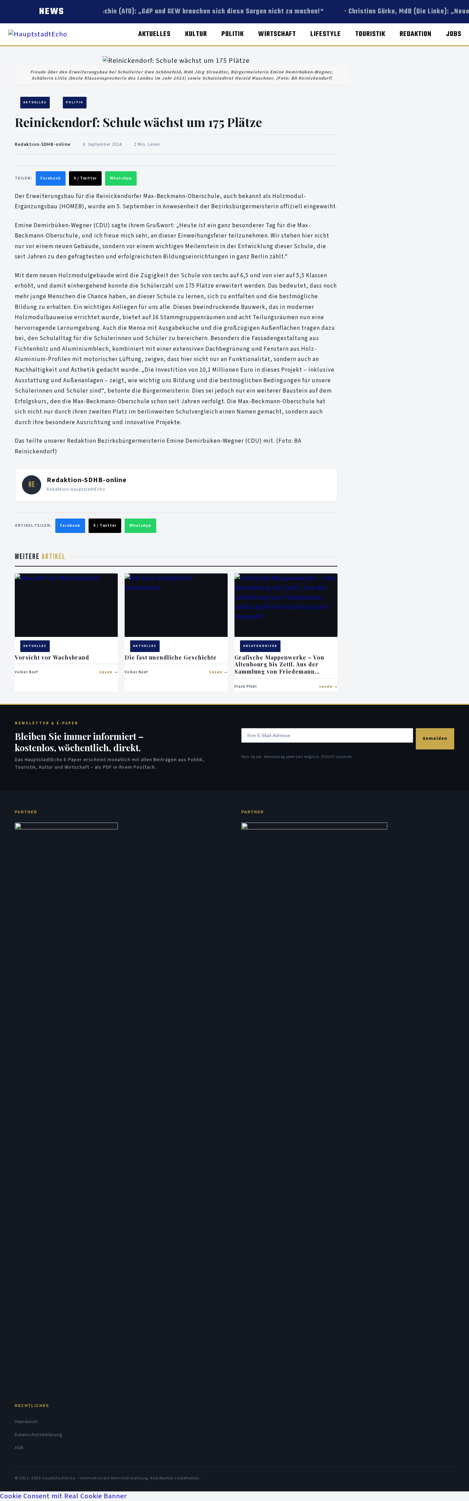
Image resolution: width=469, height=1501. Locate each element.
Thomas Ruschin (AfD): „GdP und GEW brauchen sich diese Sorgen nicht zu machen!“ (192, 11)
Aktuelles (154, 34)
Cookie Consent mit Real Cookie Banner (63, 1496)
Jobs (453, 34)
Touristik (370, 34)
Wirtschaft (277, 34)
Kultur (196, 34)
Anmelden (435, 738)
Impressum (26, 1422)
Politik (232, 34)
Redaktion (416, 34)
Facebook (51, 178)
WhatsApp (121, 178)
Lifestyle (325, 34)
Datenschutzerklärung (38, 1435)
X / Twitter (85, 178)
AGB (19, 1448)
